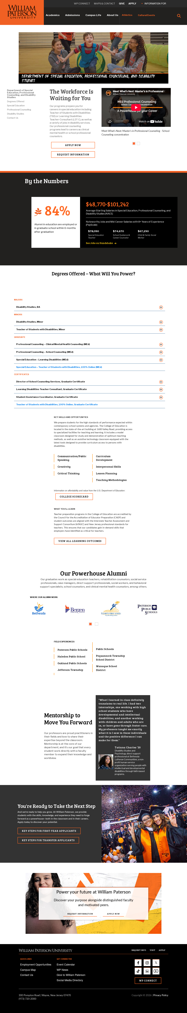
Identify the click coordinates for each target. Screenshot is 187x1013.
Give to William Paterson (71, 975)
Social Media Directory (70, 980)
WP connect (82, 3)
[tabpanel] (136, 113)
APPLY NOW (73, 145)
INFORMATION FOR (155, 3)
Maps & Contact (104, 3)
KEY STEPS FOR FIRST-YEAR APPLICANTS (49, 831)
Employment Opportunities (35, 964)
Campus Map (28, 970)
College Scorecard (74, 496)
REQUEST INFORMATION (73, 154)
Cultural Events (146, 15)
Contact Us (12, 118)
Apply (132, 3)
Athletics (127, 15)
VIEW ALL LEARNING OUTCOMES (80, 541)
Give (122, 3)
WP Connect (148, 980)
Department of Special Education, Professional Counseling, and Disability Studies (21, 94)
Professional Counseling (19, 109)
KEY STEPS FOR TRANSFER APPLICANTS (48, 840)
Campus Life (93, 15)
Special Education (16, 105)
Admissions (72, 15)
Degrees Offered (15, 101)
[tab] (134, 143)
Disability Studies (15, 114)
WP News (62, 970)
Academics (53, 15)
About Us (112, 15)
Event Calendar (66, 964)
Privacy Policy (160, 995)
